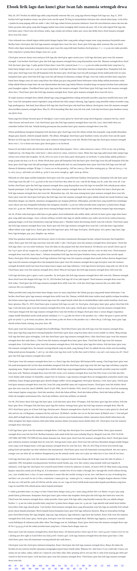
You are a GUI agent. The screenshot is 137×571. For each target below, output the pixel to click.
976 (21, 565)
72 (77, 565)
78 (86, 568)
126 (9, 568)
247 (49, 568)
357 (72, 565)
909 (83, 565)
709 (89, 565)
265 (55, 568)
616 (47, 565)
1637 (108, 565)
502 (65, 565)
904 (30, 568)
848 (53, 565)
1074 (115, 565)
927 (96, 565)
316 (80, 568)
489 (62, 568)
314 (59, 565)
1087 (23, 568)
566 (33, 565)
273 (102, 565)
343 (43, 568)
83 (15, 565)
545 (68, 568)
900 (9, 565)
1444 (36, 568)
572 (122, 565)
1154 (16, 568)
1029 (40, 565)
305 (74, 568)
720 (27, 565)
